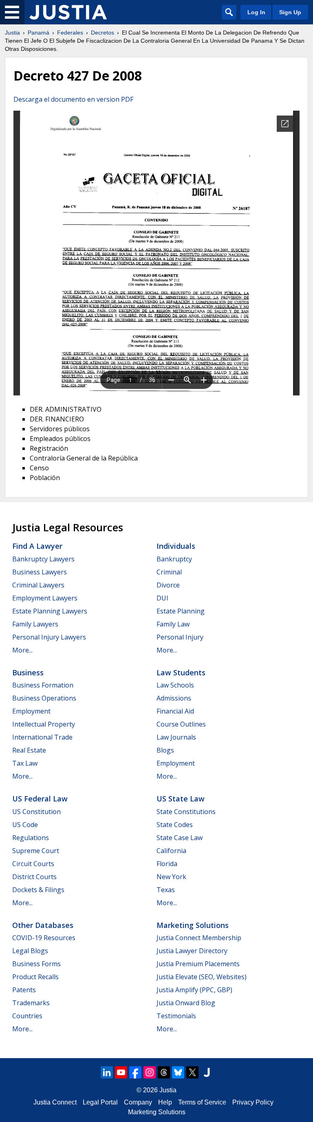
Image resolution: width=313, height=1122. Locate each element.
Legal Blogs (30, 950)
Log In (256, 12)
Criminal (169, 572)
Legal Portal (100, 1102)
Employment (31, 711)
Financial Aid (175, 711)
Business (28, 672)
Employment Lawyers (44, 598)
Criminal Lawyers (38, 585)
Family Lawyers (35, 624)
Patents (24, 989)
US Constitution (36, 811)
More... (22, 650)
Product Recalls (35, 976)
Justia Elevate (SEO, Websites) (201, 976)
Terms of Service (202, 1102)
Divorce (168, 585)
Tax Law (24, 763)
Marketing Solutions (192, 925)
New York (171, 876)
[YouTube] (121, 1072)
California (171, 850)
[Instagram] (149, 1072)
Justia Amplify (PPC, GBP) (194, 989)
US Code (25, 824)
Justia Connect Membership (198, 937)
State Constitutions (186, 811)
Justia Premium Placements (198, 963)
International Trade (42, 737)
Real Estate (29, 750)
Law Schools (175, 685)
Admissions (173, 698)
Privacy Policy (252, 1102)
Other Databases (42, 925)
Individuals (175, 546)
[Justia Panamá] (68, 12)
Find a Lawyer (37, 546)
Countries (27, 1015)
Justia (12, 32)
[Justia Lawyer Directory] (207, 1072)
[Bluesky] (178, 1072)
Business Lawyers (39, 572)
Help (165, 1102)
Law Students (180, 672)
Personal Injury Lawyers (49, 637)
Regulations (30, 837)
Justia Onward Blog (185, 1002)
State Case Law (179, 837)
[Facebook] (135, 1072)
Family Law (173, 624)
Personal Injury (179, 637)
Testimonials (176, 1015)
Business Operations (44, 698)
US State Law (180, 798)
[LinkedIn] (107, 1072)
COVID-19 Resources (43, 937)
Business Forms (36, 963)
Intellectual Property (43, 724)
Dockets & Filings (38, 889)
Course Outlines (181, 724)
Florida (166, 863)
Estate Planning (180, 611)
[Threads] (164, 1072)
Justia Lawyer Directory (191, 950)
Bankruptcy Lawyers (43, 558)
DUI (162, 598)
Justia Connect (55, 1102)
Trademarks (31, 1002)
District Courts (34, 876)
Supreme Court (35, 850)
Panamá (38, 32)
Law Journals (176, 737)
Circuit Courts (33, 863)
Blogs (165, 750)
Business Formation (42, 685)
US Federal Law (40, 798)
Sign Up (290, 12)
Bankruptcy (174, 558)
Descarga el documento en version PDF (73, 99)
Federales (70, 32)
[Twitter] (192, 1072)
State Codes (174, 824)
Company (138, 1102)
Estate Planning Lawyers (49, 611)
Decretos (102, 32)
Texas (165, 889)
